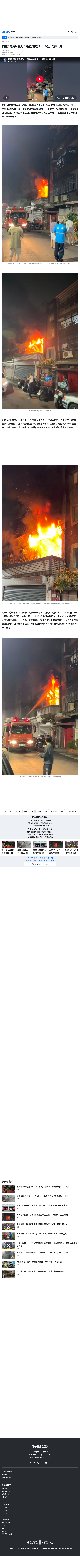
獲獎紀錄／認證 (7, 1534)
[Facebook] (30, 1463)
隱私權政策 (5, 1488)
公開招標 (5, 1525)
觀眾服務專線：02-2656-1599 (40, 1457)
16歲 (62, 811)
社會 (7, 42)
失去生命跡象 (71, 811)
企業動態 (5, 1511)
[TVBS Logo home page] (9, 32)
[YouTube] (46, 1463)
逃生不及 (54, 811)
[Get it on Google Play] (47, 1542)
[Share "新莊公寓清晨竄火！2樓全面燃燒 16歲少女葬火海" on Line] (72, 32)
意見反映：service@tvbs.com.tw (40, 1455)
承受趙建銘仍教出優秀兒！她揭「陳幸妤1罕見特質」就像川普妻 (29, 37)
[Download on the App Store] (33, 1542)
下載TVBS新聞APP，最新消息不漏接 (40, 858)
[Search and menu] (76, 32)
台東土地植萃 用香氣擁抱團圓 (40, 820)
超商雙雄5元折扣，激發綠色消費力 (40, 832)
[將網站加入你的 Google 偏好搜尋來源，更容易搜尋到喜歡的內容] (40, 864)
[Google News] (50, 1463)
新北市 (18, 811)
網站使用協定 (6, 1494)
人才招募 (5, 1514)
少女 (46, 811)
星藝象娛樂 (5, 1519)
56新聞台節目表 (7, 1478)
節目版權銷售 (6, 1522)
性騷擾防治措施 (7, 1491)
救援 (25, 811)
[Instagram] (42, 1463)
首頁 (3, 42)
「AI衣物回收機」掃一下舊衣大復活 (40, 837)
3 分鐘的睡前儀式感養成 (40, 825)
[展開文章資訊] (76, 52)
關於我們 (5, 1475)
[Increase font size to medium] (68, 32)
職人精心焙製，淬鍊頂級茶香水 (40, 823)
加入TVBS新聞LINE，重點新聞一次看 (40, 860)
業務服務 (5, 1528)
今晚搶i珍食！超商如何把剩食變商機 (40, 834)
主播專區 (5, 1516)
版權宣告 (5, 1497)
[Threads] (38, 1463)
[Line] (34, 1463)
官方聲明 (5, 1531)
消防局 (39, 811)
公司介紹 (5, 1508)
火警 (4, 811)
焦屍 (10, 811)
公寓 (31, 811)
